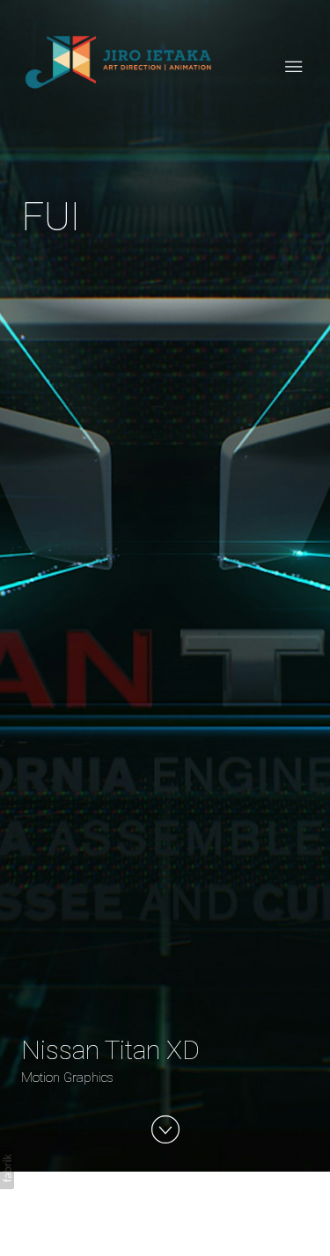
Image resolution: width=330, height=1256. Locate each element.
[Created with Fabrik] (7, 1168)
